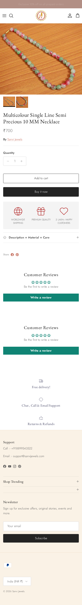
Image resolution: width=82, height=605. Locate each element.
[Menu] (4, 15)
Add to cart (41, 178)
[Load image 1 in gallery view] (41, 59)
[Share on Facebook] (12, 254)
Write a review (41, 297)
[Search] (13, 15)
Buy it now (41, 192)
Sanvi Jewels (14, 139)
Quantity (8, 153)
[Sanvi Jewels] (41, 15)
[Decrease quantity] (6, 161)
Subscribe (41, 538)
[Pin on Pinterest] (17, 254)
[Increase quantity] (22, 161)
